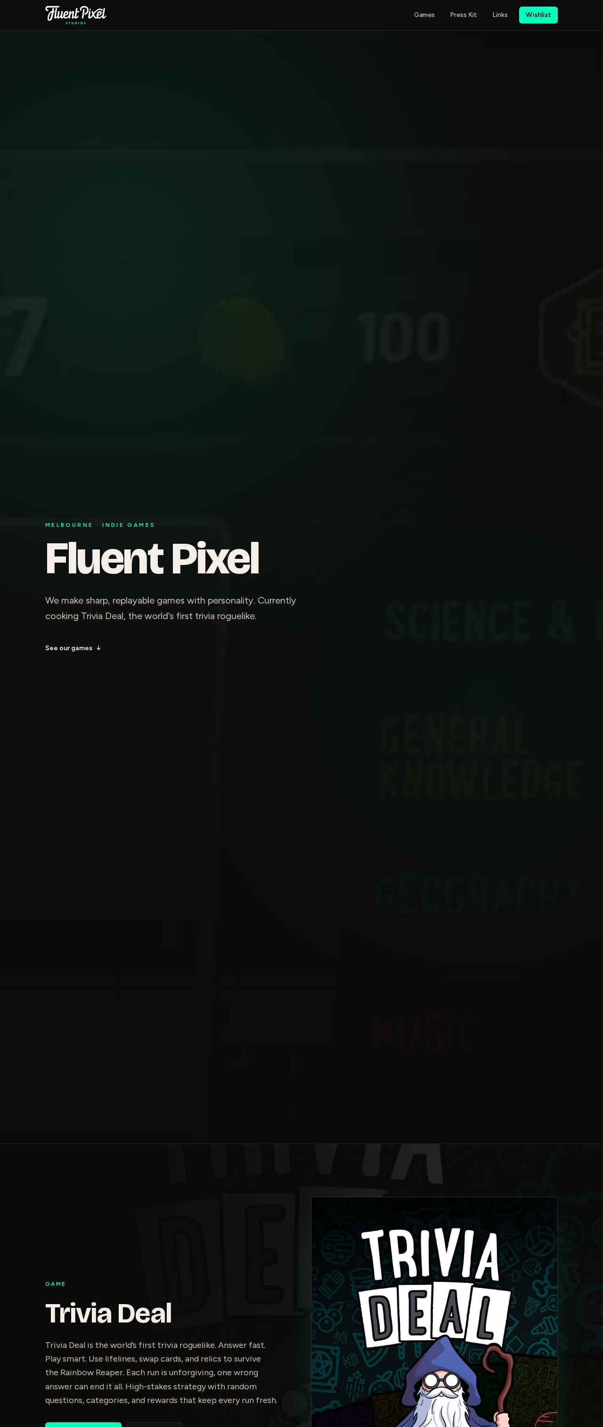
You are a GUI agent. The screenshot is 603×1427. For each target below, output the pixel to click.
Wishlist (538, 15)
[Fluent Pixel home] (75, 15)
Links (500, 15)
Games (424, 15)
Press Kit (463, 15)
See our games (73, 648)
